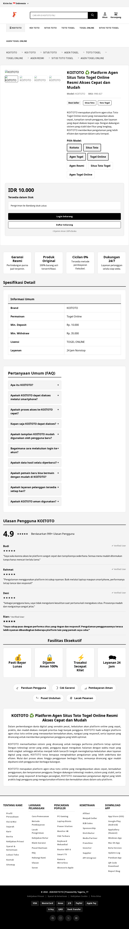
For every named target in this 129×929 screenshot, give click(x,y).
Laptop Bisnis (64, 821)
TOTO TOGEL (68, 27)
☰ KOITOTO (16, 27)
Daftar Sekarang (64, 224)
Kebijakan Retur (40, 838)
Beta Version (115, 848)
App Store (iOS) (116, 816)
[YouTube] (76, 918)
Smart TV (62, 854)
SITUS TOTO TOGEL (109, 27)
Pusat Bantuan (39, 848)
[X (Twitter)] (68, 918)
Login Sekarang (64, 216)
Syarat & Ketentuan (57, 896)
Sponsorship (89, 828)
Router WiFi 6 (64, 849)
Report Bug (114, 871)
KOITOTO (11, 52)
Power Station (65, 826)
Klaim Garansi (39, 843)
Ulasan (35, 862)
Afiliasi (86, 813)
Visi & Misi (11, 821)
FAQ (34, 853)
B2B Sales (88, 823)
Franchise (88, 843)
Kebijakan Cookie (79, 896)
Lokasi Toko (12, 854)
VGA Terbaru (63, 836)
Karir (8, 831)
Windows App (115, 838)
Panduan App (114, 857)
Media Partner (90, 838)
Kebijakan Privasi (15, 841)
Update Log (114, 853)
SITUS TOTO (50, 27)
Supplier (87, 853)
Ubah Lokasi (41, 205)
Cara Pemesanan (40, 816)
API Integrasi (89, 858)
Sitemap (10, 864)
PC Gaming (62, 816)
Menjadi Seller (90, 818)
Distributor (89, 833)
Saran (35, 867)
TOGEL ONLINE (86, 27)
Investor (87, 848)
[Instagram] (61, 918)
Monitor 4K (62, 831)
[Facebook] (53, 918)
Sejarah (10, 826)
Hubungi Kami (39, 857)
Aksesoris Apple (65, 867)
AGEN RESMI (37, 58)
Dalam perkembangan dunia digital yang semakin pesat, (39, 726)
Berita (9, 836)
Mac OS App (114, 843)
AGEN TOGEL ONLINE (16, 41)
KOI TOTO (34, 27)
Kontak (10, 859)
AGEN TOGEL (71, 52)
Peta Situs (96, 896)
